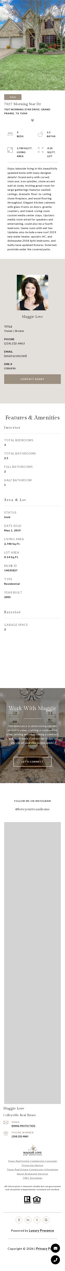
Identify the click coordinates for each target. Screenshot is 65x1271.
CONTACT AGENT (32, 379)
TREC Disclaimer (32, 1177)
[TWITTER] (37, 1220)
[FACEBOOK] (19, 1220)
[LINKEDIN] (28, 1220)
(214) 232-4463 (14, 343)
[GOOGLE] (46, 1220)
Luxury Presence (41, 1230)
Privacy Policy (47, 1248)
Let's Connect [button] (33, 761)
